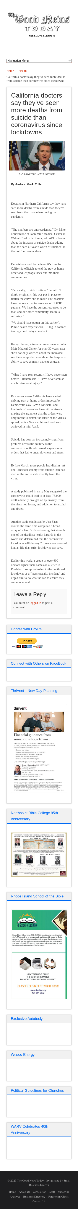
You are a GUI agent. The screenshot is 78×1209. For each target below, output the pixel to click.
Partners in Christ (58, 1196)
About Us (24, 1191)
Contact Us (39, 1201)
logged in (35, 602)
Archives (15, 1196)
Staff (52, 1191)
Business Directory (34, 1196)
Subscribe (63, 1191)
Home (10, 70)
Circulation (39, 1191)
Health (23, 70)
